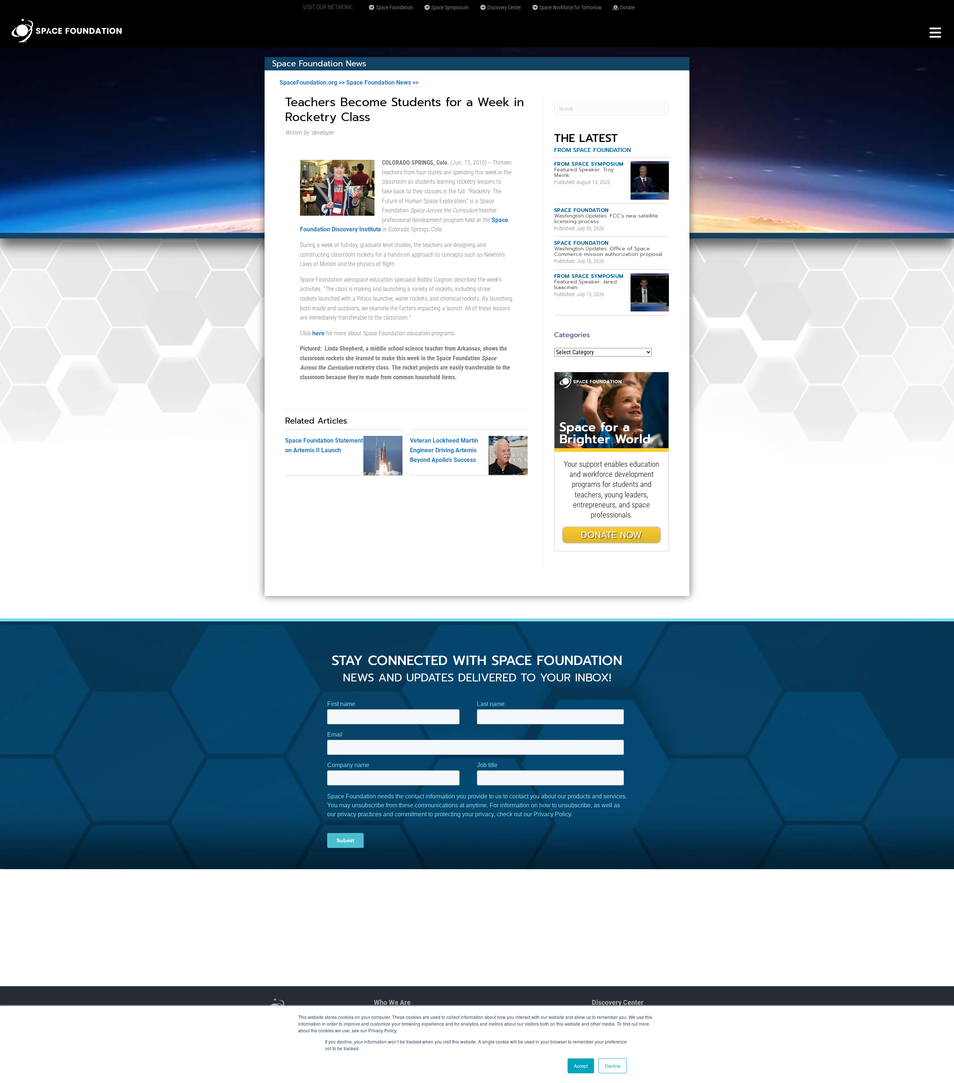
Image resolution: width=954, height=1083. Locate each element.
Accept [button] (581, 1066)
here (318, 333)
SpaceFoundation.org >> (312, 82)
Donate (627, 7)
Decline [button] (612, 1066)
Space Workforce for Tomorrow (569, 7)
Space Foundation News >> (382, 82)
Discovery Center (503, 7)
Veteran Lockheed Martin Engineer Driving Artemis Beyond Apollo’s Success (444, 450)
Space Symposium (449, 7)
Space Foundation (394, 7)
